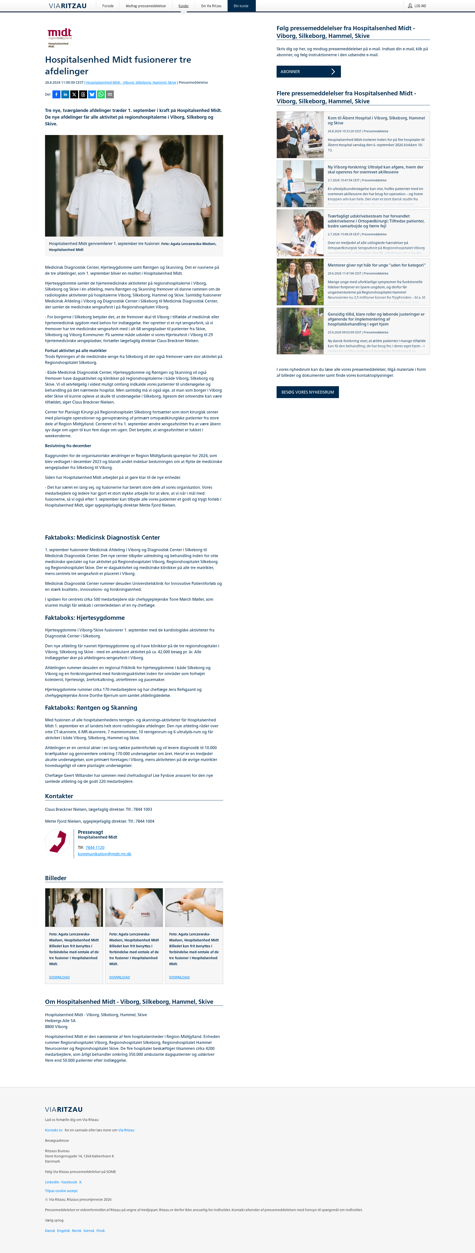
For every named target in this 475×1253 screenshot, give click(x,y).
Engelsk (63, 1230)
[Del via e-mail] (110, 94)
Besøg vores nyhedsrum (308, 392)
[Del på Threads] (83, 94)
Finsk (100, 1230)
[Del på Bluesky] (92, 94)
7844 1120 (95, 847)
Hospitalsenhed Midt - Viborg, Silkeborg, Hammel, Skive (131, 82)
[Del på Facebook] (56, 94)
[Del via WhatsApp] (101, 94)
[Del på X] (74, 94)
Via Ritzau (126, 1130)
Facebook (69, 1182)
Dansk (50, 1230)
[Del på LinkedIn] (65, 94)
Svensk (89, 1230)
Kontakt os (54, 1130)
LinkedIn (52, 1182)
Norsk (76, 1230)
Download (59, 977)
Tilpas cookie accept (61, 1191)
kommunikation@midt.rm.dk (104, 854)
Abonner (290, 71)
